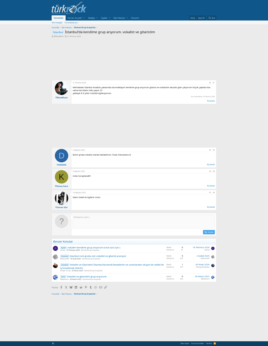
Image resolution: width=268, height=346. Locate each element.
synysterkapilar (204, 267)
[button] (84, 18)
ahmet (62, 250)
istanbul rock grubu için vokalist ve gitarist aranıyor (98, 256)
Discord (135, 17)
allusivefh (65, 259)
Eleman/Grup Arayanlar (90, 250)
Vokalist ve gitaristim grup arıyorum (87, 276)
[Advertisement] (134, 58)
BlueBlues (59, 36)
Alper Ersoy (66, 271)
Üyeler (104, 17)
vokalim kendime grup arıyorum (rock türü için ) (93, 247)
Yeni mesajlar (57, 22)
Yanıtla (212, 101)
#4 (214, 192)
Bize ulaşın (185, 343)
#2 (214, 150)
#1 (214, 82)
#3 (214, 171)
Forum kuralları (197, 343)
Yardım (209, 343)
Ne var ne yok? (75, 17)
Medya (91, 17)
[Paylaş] (210, 82)
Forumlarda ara (71, 22)
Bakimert (65, 279)
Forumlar (59, 17)
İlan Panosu (119, 17)
